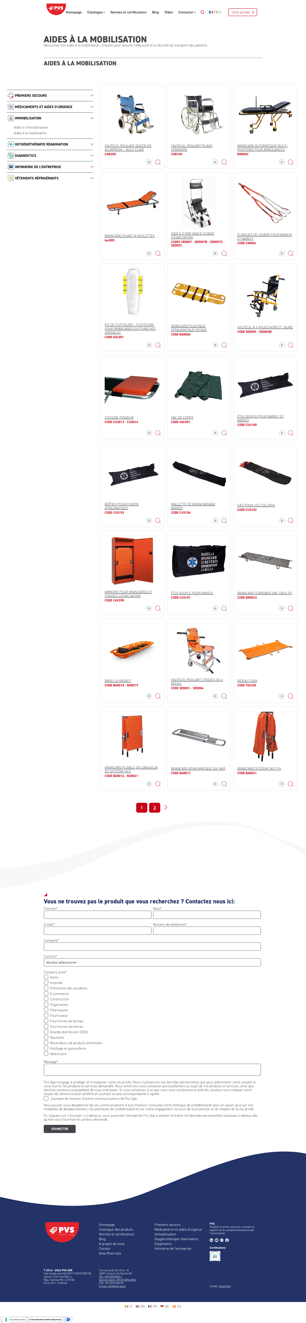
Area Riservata (110, 1253)
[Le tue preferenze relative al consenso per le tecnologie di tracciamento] (6, 1319)
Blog (155, 12)
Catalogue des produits (116, 1229)
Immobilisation (165, 1234)
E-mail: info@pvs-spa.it (112, 1286)
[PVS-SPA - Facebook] (227, 1240)
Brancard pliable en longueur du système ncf (131, 769)
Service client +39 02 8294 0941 (117, 1280)
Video (169, 12)
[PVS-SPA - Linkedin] (212, 1240)
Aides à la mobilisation (30, 133)
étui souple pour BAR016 (192, 593)
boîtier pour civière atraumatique (122, 506)
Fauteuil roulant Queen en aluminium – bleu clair (128, 147)
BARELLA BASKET (118, 680)
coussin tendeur (119, 417)
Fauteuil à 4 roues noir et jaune (265, 327)
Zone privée (241, 12)
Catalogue (95, 12)
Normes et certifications (128, 12)
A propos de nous (111, 1243)
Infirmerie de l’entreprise (172, 1248)
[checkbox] (152, 1015)
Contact (104, 1248)
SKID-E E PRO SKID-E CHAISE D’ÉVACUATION (192, 235)
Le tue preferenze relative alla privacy (45, 1319)
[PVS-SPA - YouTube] (217, 1240)
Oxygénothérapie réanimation (176, 1239)
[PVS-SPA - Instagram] (222, 1240)
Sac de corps (182, 417)
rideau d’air (247, 680)
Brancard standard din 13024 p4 (264, 593)
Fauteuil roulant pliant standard (192, 147)
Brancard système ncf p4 (259, 768)
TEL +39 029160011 (110, 1276)
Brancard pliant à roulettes (130, 235)
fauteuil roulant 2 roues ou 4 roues (197, 681)
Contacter (185, 12)
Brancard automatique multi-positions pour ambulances (262, 147)
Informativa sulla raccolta (14, 1319)
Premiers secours (167, 1224)
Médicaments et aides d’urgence (178, 1229)
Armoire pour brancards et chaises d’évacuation (128, 594)
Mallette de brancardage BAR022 (193, 506)
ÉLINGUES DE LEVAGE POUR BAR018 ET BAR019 (264, 236)
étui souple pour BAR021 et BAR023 (260, 418)
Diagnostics (162, 1243)
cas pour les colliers (256, 505)
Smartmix (225, 1286)
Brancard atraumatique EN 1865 (198, 768)
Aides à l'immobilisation (31, 127)
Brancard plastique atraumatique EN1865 (189, 328)
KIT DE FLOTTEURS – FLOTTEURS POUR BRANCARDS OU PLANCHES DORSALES (130, 328)
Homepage (74, 12)
